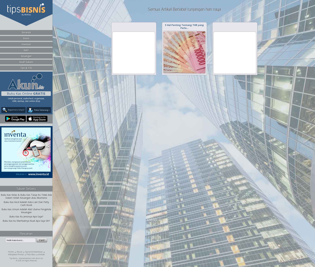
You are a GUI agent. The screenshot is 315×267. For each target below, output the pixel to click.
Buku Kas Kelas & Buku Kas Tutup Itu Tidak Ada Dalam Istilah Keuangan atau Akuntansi (26, 196)
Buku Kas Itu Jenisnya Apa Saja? (26, 216)
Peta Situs (31, 254)
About (19, 251)
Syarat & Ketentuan (34, 251)
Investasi (26, 44)
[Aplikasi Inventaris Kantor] (26, 175)
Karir (26, 50)
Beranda (26, 32)
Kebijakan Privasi (16, 254)
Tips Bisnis (13, 258)
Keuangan (26, 56)
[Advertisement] (133, 52)
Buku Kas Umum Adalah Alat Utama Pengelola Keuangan (26, 211)
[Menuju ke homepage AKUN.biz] (26, 89)
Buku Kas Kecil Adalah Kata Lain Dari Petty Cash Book (26, 203)
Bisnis (26, 38)
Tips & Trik (26, 67)
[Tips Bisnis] (26, 15)
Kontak (41, 254)
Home (11, 251)
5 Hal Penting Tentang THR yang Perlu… (184, 26)
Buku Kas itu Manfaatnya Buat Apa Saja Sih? (26, 220)
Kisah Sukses (26, 62)
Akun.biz (39, 258)
